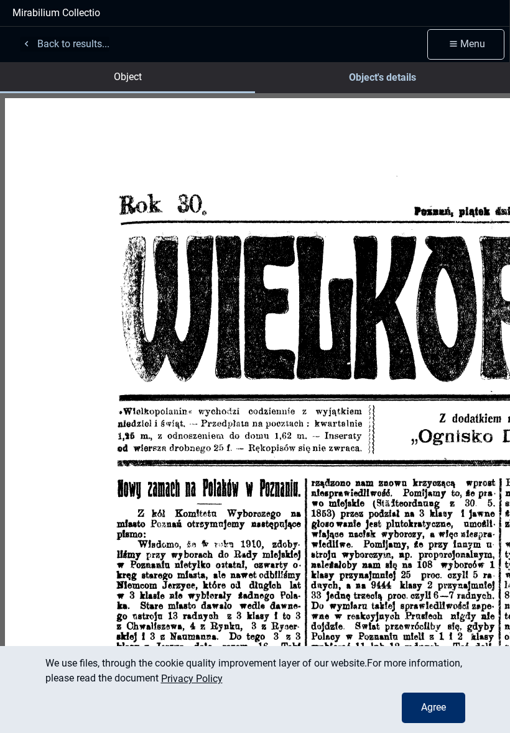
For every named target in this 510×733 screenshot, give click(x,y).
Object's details (382, 77)
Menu (472, 44)
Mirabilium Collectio (56, 13)
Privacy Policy (192, 679)
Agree (433, 707)
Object (128, 77)
